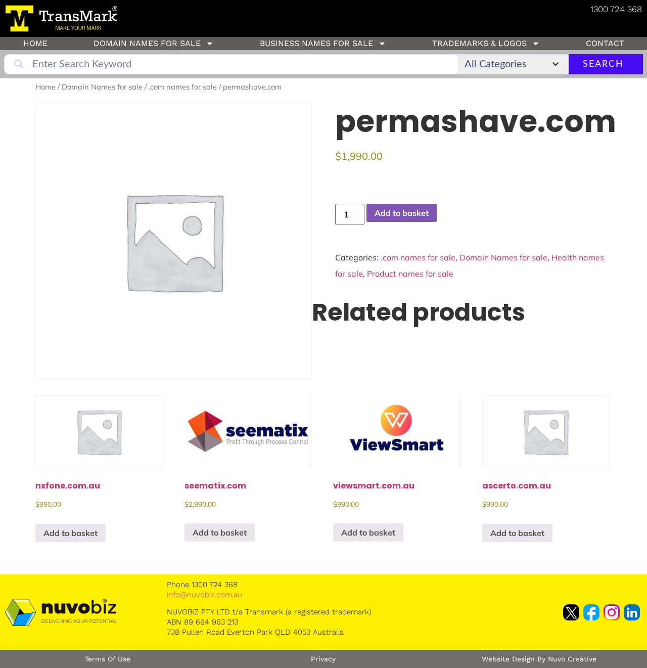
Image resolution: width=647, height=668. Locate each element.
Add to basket (402, 213)
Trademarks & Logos (479, 43)
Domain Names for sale (147, 43)
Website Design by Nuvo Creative (539, 659)
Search (603, 64)
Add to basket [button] (70, 533)
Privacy (323, 659)
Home (35, 43)
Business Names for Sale (316, 43)
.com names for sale (183, 87)
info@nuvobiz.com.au (204, 594)
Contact (605, 43)
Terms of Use (107, 659)
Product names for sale (410, 274)
